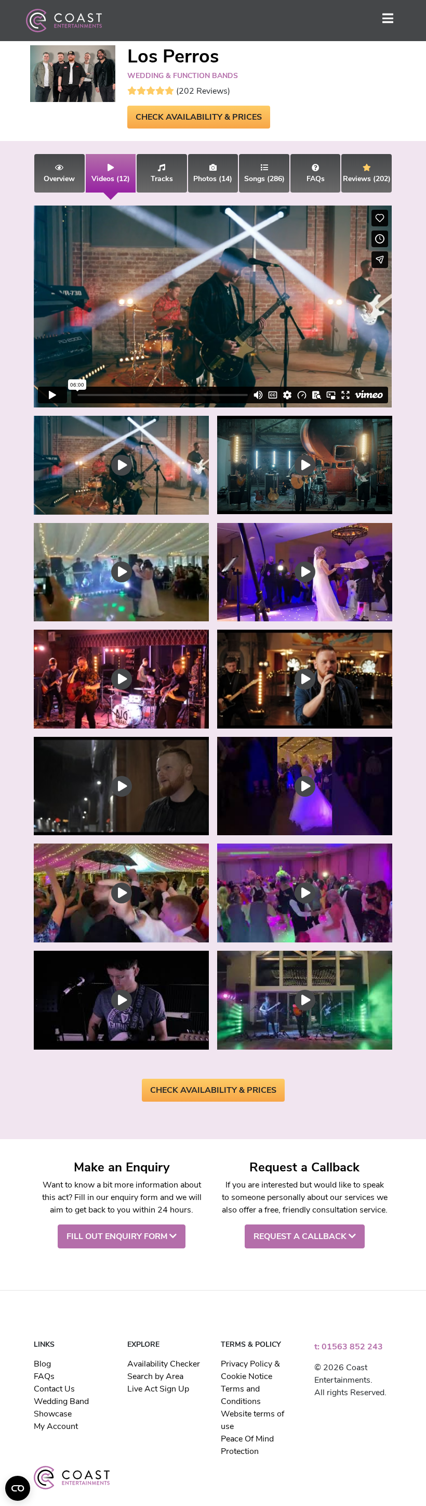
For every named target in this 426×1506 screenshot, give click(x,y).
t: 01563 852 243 (348, 1346)
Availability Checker (163, 1364)
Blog (42, 1364)
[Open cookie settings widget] (17, 1488)
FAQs (44, 1376)
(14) (212, 179)
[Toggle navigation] (388, 20)
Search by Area (155, 1376)
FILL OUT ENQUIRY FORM (117, 1236)
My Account (56, 1426)
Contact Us (54, 1389)
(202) (367, 179)
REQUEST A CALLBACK (301, 1236)
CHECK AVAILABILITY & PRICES (199, 117)
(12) (110, 179)
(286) (264, 179)
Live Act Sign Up (158, 1389)
